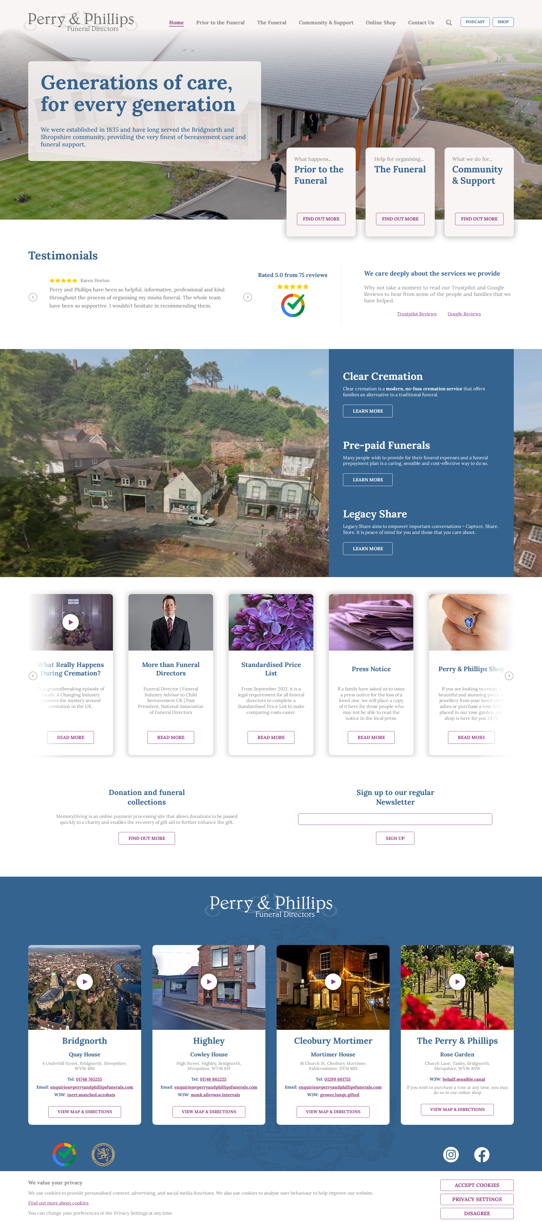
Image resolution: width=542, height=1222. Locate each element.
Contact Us (421, 23)
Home (176, 23)
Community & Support (326, 23)
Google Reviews (464, 314)
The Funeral (272, 23)
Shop (503, 21)
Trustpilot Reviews (416, 314)
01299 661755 (337, 1079)
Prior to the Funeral (220, 23)
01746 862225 (213, 1079)
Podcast (475, 21)
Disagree (477, 1213)
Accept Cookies (477, 1185)
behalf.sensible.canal (464, 1079)
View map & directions (85, 1111)
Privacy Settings (477, 1199)
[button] (33, 297)
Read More (70, 737)
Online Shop (381, 23)
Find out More (321, 219)
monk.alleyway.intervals (215, 1094)
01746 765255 (89, 1079)
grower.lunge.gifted (339, 1094)
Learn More (368, 411)
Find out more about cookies (58, 1203)
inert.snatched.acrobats (91, 1094)
